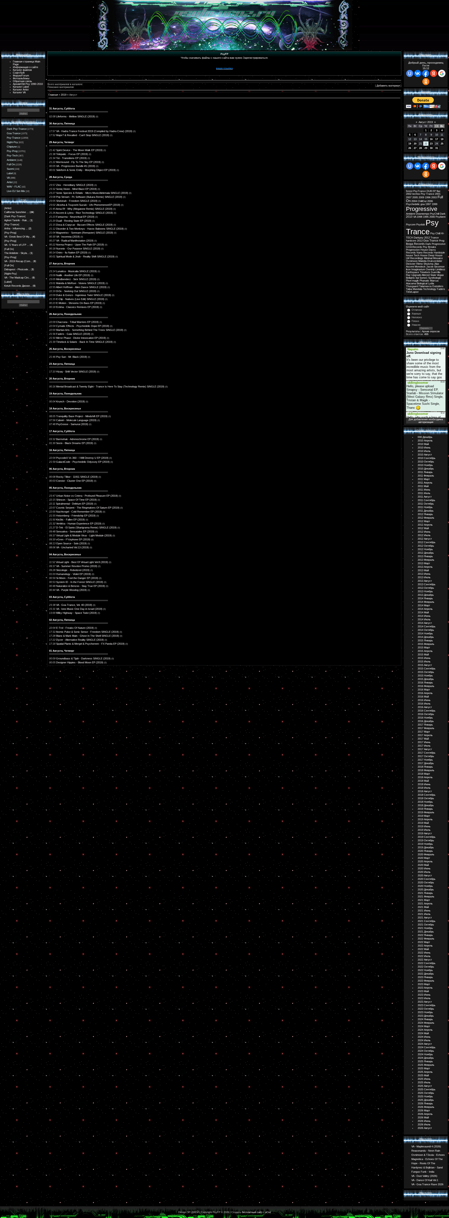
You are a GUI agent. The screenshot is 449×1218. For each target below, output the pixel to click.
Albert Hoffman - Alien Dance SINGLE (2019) (81, 287)
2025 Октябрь (426, 1093)
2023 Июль (424, 998)
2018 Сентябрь (426, 794)
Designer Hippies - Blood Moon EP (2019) (79, 662)
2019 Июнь (424, 826)
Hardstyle (439, 252)
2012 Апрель (425, 524)
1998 (419, 216)
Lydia (431, 283)
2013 (420, 240)
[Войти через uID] (409, 73)
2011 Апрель (425, 482)
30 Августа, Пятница (62, 123)
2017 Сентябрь (426, 752)
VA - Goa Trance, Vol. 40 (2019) (74, 605)
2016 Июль (424, 703)
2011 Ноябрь (425, 507)
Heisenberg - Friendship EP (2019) (76, 515)
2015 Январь (425, 640)
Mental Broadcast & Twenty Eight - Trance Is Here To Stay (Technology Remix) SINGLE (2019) (110, 386)
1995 (426, 216)
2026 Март (424, 1110)
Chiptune (12, 146)
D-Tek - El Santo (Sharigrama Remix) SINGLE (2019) (86, 527)
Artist (10, 182)
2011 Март (424, 479)
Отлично (417, 309)
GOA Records (414, 247)
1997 (428, 204)
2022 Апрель (425, 945)
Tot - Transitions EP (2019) (71, 158)
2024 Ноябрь (425, 1054)
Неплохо (417, 317)
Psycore (411, 224)
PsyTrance (419, 191)
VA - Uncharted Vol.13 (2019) (72, 547)
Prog (441, 240)
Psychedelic (413, 204)
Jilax (436, 263)
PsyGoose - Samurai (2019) (72, 424)
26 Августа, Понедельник (65, 314)
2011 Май (423, 486)
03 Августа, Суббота (62, 597)
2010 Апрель (425, 440)
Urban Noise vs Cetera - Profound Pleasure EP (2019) (87, 495)
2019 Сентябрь (426, 836)
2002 (409, 193)
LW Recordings (414, 258)
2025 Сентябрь (426, 1089)
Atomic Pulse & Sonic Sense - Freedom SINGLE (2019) (87, 631)
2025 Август (425, 1085)
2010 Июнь (424, 447)
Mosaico (438, 258)
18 (442, 139)
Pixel (408, 280)
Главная (53, 94)
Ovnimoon (412, 261)
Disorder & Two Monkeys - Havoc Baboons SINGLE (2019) (90, 228)
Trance (435, 237)
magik (415, 280)
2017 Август (425, 749)
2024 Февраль (426, 1022)
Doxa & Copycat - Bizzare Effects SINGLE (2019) (84, 224)
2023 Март (424, 984)
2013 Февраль (426, 559)
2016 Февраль (426, 686)
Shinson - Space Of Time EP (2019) (76, 499)
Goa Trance (14, 133)
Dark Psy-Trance (17, 128)
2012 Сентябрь (426, 542)
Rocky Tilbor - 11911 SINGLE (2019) (77, 476)
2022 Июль (424, 956)
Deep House (435, 255)
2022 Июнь (424, 952)
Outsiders (437, 286)
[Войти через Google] (441, 73)
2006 (430, 201)
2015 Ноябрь (425, 675)
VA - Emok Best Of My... (17, 236)
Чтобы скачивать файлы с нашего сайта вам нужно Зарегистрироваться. (224, 57)
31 (436, 148)
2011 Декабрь (426, 510)
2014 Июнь (424, 615)
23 (431, 143)
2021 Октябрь (426, 924)
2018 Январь (425, 766)
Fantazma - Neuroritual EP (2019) (75, 216)
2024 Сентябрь (426, 1047)
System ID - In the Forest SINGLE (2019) (79, 582)
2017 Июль (424, 745)
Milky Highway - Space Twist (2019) (76, 612)
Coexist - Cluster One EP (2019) (74, 480)
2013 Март (424, 563)
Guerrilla (435, 272)
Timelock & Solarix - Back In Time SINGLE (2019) (84, 341)
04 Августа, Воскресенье (65, 554)
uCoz (268, 1212)
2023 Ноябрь (425, 1012)
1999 (434, 204)
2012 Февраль (426, 517)
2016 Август (425, 707)
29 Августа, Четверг (61, 142)
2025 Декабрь (426, 1100)
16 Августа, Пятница (62, 450)
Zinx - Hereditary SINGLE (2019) (75, 185)
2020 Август (425, 875)
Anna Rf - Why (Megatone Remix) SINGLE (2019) (84, 208)
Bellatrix (410, 277)
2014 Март (424, 605)
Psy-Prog (12, 151)
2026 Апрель (425, 1114)
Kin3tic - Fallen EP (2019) (70, 519)
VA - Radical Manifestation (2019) (75, 240)
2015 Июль (424, 661)
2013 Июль (424, 577)
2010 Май (423, 444)
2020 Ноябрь (425, 886)
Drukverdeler (434, 261)
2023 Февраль (426, 980)
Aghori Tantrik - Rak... (16, 220)
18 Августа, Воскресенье (65, 408)
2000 (432, 216)
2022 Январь (425, 935)
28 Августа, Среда (60, 177)
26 (409, 148)
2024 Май (423, 1033)
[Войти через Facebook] (425, 73)
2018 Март (424, 773)
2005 (415, 197)
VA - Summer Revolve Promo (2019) (76, 566)
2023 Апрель (425, 987)
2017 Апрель (425, 735)
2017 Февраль (426, 728)
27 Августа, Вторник (62, 263)
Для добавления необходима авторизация (426, 420)
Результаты (413, 331)
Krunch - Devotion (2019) (70, 401)
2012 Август (425, 538)
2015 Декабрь (426, 679)
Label (10, 173)
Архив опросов (431, 331)
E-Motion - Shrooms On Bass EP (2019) (79, 303)
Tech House (420, 255)
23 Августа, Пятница (62, 363)
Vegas (440, 275)
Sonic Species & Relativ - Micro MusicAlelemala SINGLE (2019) (92, 193)
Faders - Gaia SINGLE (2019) (73, 334)
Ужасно (416, 324)
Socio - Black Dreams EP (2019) (74, 443)
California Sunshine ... (16, 212)
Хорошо (416, 313)
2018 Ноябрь (425, 801)
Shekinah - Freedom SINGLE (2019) (77, 200)
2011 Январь (425, 472)
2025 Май (423, 1075)
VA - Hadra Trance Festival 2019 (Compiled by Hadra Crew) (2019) (94, 131)
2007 (409, 197)
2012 (427, 237)
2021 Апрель (425, 903)
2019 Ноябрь (425, 843)
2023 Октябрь (426, 1008)
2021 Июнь (424, 910)
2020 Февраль (426, 854)
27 (415, 148)
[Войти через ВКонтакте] (417, 73)
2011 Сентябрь (426, 500)
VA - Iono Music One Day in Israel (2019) (79, 608)
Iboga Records (415, 244)
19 (409, 143)
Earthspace (412, 272)
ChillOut (422, 201)
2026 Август (425, 1128)
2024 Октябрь (426, 1050)
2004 (414, 201)
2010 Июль (424, 451)
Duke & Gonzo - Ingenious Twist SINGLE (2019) (83, 295)
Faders (441, 289)
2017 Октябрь (426, 756)
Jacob (429, 266)
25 (442, 143)
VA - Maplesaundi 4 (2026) (426, 1146)
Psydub (420, 224)
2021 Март (424, 900)
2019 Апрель (425, 819)
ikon (408, 269)
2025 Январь (425, 1061)
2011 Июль (424, 493)
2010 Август (425, 454)
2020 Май (423, 865)
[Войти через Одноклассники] (425, 81)
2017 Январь (425, 724)
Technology (429, 289)
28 (420, 148)
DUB (429, 191)
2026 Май (423, 1117)
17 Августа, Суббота (62, 431)
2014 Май (423, 612)
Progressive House (417, 249)
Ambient (11, 160)
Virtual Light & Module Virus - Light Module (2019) (84, 535)
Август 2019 (426, 122)
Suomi (10, 168)
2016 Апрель (425, 693)
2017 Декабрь (426, 763)
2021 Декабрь (426, 931)
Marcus (434, 280)
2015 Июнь (424, 658)
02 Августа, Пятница (62, 619)
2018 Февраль (426, 770)
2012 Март (424, 521)
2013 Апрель (425, 566)
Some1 (423, 277)
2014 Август (425, 623)
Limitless (440, 269)
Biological (422, 283)
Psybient (440, 216)
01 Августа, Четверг (61, 650)
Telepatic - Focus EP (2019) (72, 154)
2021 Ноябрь (425, 928)
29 (425, 148)
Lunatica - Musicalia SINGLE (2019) (76, 271)
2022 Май (423, 949)
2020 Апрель (425, 861)
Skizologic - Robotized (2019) (73, 570)
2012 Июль (424, 535)
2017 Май (423, 738)
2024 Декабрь (426, 1057)
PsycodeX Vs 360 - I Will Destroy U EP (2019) (82, 457)
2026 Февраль (426, 1107)
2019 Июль (424, 829)
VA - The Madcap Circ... (17, 277)
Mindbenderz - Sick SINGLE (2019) (76, 279)
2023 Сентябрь (426, 1005)
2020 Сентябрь (426, 879)
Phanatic (424, 280)
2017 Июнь (424, 742)
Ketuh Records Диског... (18, 285)
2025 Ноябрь (425, 1096)
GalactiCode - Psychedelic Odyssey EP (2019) (83, 461)
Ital (417, 277)
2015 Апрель (425, 651)
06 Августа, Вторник (62, 468)
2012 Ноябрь (425, 549)
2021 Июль (424, 914)
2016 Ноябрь (425, 717)
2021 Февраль (426, 896)
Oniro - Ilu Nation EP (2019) (71, 252)
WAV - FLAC (14, 186)
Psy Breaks (429, 247)
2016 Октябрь (426, 714)
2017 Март (424, 731)
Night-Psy (12, 142)
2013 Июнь (424, 573)
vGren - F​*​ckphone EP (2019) (73, 539)
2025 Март (424, 1068)
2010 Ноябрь (425, 465)
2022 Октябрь (426, 966)
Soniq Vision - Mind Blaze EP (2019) (76, 189)
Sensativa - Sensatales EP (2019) (75, 531)
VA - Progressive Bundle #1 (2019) (75, 166)
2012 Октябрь (426, 545)
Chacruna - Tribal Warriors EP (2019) (77, 322)
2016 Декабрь (426, 721)
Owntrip (430, 269)
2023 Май (423, 991)
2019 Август (425, 833)
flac (439, 191)
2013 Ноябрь (425, 591)
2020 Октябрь (426, 882)
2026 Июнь (424, 1121)
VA (8, 177)
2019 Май (423, 822)
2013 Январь (425, 556)
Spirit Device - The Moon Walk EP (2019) (79, 150)
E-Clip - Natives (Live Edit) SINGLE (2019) (80, 299)
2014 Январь (425, 598)
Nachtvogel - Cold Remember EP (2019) (79, 511)
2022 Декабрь (426, 973)
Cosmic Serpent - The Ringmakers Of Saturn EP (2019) (87, 507)
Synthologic (434, 277)
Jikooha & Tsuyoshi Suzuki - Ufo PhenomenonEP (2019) (88, 204)
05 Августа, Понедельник (65, 487)
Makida (422, 261)
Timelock (425, 272)
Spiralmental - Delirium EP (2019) (74, 503)
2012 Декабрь (426, 552)
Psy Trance (422, 227)
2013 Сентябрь (426, 584)
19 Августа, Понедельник (65, 393)
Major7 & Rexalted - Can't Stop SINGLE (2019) (82, 135)
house (409, 255)
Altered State (429, 275)
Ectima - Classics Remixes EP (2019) (77, 307)
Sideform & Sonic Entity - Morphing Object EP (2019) (86, 170)
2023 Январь (425, 977)
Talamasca (425, 286)
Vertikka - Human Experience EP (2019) (78, 523)
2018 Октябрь (426, 798)
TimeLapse (412, 291)
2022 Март (424, 942)
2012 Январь (425, 514)
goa (422, 204)
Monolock (420, 266)
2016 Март (424, 689)
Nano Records (424, 252)
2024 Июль (424, 1040)
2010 (409, 216)
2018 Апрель (425, 777)
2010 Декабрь (426, 468)
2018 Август (425, 791)
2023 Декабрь (426, 1015)
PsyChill (434, 213)
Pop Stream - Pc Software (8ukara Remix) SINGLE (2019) (89, 196)
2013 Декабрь (426, 594)
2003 (434, 197)
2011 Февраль (426, 475)
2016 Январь (425, 682)
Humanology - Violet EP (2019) (73, 574)
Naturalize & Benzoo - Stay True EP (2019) (80, 586)
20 (415, 143)
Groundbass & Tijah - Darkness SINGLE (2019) (83, 658)
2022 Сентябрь (426, 963)
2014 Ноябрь (425, 633)
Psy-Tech (12, 155)
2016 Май (423, 696)
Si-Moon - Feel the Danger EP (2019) (77, 578)
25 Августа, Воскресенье (65, 348)
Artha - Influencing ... (16, 228)
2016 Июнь (424, 700)
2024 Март (424, 1026)
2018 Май (423, 780)
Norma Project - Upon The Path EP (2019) (80, 244)
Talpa (409, 289)
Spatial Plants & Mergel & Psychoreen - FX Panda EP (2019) (90, 643)
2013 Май (423, 570)
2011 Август (425, 496)
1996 (428, 197)
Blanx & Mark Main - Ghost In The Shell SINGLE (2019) (87, 635)
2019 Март (424, 815)
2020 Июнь (424, 868)
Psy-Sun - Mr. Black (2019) (71, 356)
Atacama (411, 283)
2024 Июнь (424, 1036)
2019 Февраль (426, 812)
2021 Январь (425, 893)
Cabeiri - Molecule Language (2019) (76, 420)
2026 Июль (424, 1124)
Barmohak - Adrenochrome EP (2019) (77, 439)
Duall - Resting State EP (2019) (73, 220)
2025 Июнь (424, 1078)
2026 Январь (425, 1103)
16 (431, 139)
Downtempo (422, 213)
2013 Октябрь (426, 587)
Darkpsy (419, 237)
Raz (408, 275)
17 (436, 139)
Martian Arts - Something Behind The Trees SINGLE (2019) (89, 330)
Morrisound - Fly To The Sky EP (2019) (78, 162)
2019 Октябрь (426, 840)
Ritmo (419, 263)
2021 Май (423, 907)
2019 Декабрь (426, 847)
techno (416, 193)
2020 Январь (425, 850)
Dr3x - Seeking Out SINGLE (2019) (76, 291)
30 (431, 148)
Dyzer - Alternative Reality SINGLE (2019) (80, 639)
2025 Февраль (426, 1064)
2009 (421, 197)
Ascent (410, 266)
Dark (442, 213)
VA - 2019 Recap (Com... (18, 261)
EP (434, 191)
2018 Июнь (424, 784)
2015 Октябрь (426, 672)
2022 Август (425, 959)
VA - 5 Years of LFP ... (16, 244)
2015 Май (423, 654)
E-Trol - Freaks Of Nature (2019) (75, 627)
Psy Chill (435, 233)
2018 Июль (424, 787)
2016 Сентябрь (426, 710)
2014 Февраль (426, 601)
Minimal (428, 258)
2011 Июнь (424, 489)
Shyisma (428, 263)
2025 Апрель (425, 1071)
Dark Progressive (435, 243)
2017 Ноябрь (425, 759)
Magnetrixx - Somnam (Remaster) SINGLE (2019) (84, 232)
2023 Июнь (424, 994)
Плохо (415, 321)
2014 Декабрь (426, 637)
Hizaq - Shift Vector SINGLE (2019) (76, 371)
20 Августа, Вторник (62, 378)
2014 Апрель (425, 608)
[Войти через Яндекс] (433, 73)
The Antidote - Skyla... (16, 253)
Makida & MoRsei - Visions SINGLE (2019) (80, 283)
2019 (63, 94)
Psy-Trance (13, 137)
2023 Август (425, 1001)
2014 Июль (424, 619)
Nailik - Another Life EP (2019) (73, 275)
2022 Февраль (426, 938)
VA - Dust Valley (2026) (424, 1175)
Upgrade (416, 275)
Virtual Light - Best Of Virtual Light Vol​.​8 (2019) (82, 562)
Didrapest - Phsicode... (17, 269)
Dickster (411, 263)
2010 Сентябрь (426, 458)
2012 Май (423, 528)
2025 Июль (424, 1082)
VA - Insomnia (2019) (68, 236)
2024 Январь (425, 1019)
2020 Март (424, 858)
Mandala (417, 289)
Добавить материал (388, 85)
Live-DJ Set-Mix (16, 191)
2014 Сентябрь (426, 626)
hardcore (411, 240)
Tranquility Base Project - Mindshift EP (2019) (82, 416)
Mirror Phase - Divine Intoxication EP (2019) (81, 337)
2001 (438, 193)
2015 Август (425, 665)
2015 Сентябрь (426, 668)
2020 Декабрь (426, 889)
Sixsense (439, 266)
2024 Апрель (425, 1029)
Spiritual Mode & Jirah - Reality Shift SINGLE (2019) (85, 256)
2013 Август (425, 580)
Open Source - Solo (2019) (71, 543)
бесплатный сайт (252, 1212)
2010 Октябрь (426, 461)
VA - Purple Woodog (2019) (71, 590)
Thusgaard (412, 286)
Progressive (421, 209)
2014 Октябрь (426, 630)
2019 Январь (425, 808)
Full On (11, 164)
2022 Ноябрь (425, 970)
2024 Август (425, 1043)
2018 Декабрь (426, 805)
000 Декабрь (425, 437)
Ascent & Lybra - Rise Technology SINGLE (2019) (84, 212)
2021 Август (425, 917)
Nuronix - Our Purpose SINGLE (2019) (78, 248)
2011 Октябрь (426, 503)
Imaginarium (418, 269)
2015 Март (424, 647)
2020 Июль (424, 872)
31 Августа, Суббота (62, 108)
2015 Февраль (426, 644)
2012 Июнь (424, 531)
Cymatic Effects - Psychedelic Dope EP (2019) (82, 326)
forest (409, 191)
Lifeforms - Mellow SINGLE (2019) (75, 116)
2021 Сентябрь (426, 921)
